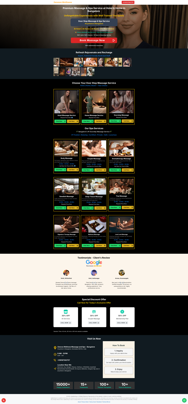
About (79, 401)
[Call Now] (3, 400)
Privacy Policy (85, 401)
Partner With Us (106, 401)
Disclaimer (99, 401)
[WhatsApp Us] (184, 400)
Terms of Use (92, 401)
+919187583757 (63, 360)
